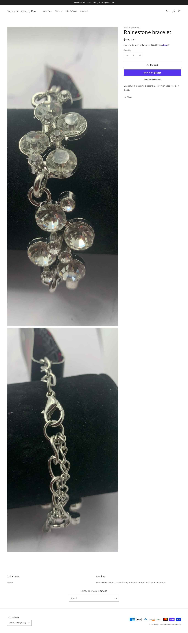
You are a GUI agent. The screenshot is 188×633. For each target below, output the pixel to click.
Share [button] (129, 97)
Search (10, 582)
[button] (168, 11)
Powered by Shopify (174, 624)
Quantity (127, 50)
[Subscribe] (116, 598)
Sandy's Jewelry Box (160, 624)
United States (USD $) (17, 623)
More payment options (152, 79)
